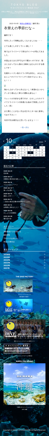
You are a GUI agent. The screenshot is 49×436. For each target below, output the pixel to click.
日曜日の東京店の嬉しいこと (14, 178)
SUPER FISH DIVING (24, 361)
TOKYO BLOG (24, 4)
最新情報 (7, 235)
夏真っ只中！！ (9, 195)
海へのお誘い (8, 189)
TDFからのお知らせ (11, 238)
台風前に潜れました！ (11, 206)
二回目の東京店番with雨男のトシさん (17, 200)
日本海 (8, 172)
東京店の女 (8, 217)
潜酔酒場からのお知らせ (12, 231)
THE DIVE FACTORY (24, 276)
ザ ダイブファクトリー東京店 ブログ (24, 8)
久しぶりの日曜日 (10, 212)
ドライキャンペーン (11, 183)
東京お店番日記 (25, 23)
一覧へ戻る (24, 127)
